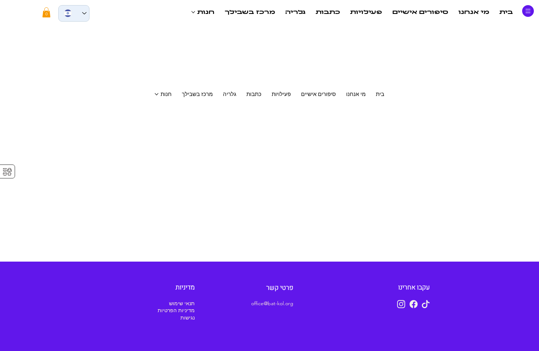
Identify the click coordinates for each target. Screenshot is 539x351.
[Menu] (528, 11)
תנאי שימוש (182, 303)
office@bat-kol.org (272, 303)
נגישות (187, 317)
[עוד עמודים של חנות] (193, 12)
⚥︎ (7, 172)
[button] (46, 12)
